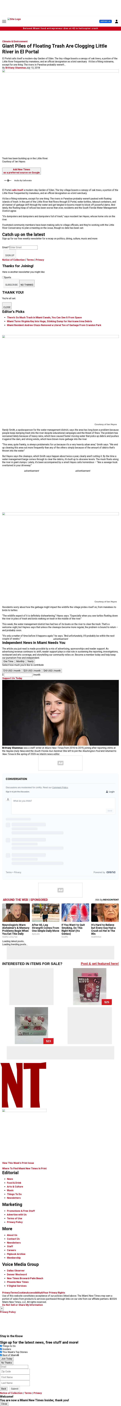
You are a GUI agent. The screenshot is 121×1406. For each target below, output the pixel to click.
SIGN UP (9, 255)
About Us (12, 1235)
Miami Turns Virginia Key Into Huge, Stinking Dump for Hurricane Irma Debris (49, 321)
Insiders (7, 1349)
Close (4, 1403)
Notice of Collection (13, 259)
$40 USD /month (52, 670)
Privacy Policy (15, 1222)
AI (42, 1292)
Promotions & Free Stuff (21, 1211)
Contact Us (13, 1238)
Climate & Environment (15, 41)
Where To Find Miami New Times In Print (24, 1168)
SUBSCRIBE (11, 284)
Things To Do (14, 1194)
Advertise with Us (17, 1214)
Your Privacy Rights (54, 1292)
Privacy (40, 259)
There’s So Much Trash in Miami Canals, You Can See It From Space (44, 317)
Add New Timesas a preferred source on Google (21, 171)
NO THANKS (27, 284)
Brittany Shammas (15, 67)
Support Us (105, 21)
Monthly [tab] (20, 661)
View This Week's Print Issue (18, 1163)
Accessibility (34, 1292)
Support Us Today (12, 678)
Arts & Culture (15, 1186)
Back (3, 1388)
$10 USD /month (12, 670)
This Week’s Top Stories (15, 1352)
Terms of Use (14, 1218)
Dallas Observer (16, 1270)
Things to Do (9, 1346)
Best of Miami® (11, 1355)
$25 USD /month (32, 670)
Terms (30, 259)
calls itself (18, 190)
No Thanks (6, 1362)
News (10, 1179)
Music (10, 1190)
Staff (10, 1246)
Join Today (6, 1358)
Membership (14, 1257)
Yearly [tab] (30, 661)
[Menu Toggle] (4, 21)
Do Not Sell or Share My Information (22, 1305)
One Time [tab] (8, 661)
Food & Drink (14, 1182)
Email (5, 247)
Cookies (22, 1292)
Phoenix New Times (18, 1282)
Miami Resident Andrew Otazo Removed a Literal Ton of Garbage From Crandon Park (54, 325)
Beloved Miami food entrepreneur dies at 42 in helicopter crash (60, 28)
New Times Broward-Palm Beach (25, 1278)
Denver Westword (17, 1274)
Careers (11, 1250)
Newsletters (14, 1198)
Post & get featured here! (100, 963)
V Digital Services (17, 1285)
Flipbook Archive (16, 1254)
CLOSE (6, 307)
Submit (14, 1388)
